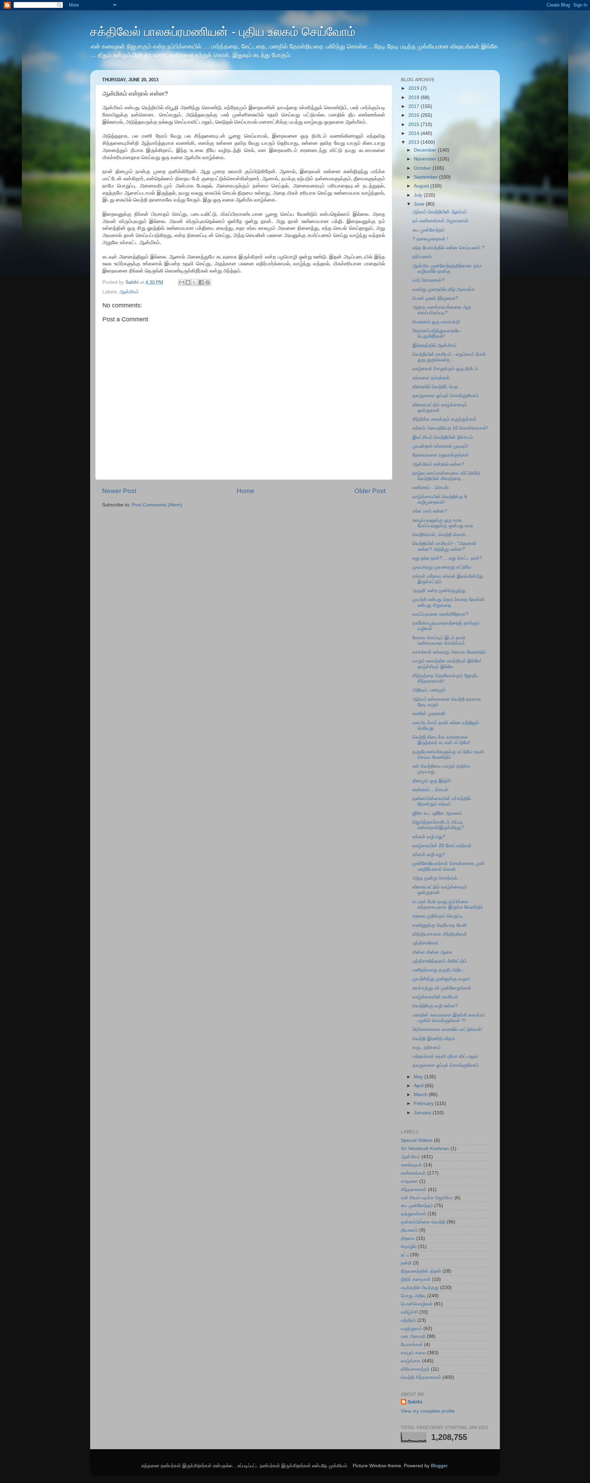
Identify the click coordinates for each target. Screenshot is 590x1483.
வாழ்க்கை (411, 1360)
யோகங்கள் (412, 1344)
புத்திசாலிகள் (425, 943)
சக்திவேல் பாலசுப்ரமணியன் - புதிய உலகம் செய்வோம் (222, 32)
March (421, 1094)
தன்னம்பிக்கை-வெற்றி (423, 1222)
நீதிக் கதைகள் (416, 1279)
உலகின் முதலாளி (428, 713)
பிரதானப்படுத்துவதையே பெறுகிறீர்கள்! (436, 333)
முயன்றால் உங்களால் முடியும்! (440, 446)
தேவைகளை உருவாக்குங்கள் (440, 455)
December (426, 150)
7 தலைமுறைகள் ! (430, 238)
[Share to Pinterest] (207, 282)
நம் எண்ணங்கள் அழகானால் (440, 220)
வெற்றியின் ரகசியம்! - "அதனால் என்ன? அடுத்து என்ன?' (444, 546)
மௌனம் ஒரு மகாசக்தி (436, 321)
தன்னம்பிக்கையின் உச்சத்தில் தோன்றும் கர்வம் (441, 801)
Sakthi (415, 1401)
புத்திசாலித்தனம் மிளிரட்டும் (439, 961)
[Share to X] (194, 282)
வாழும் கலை (413, 1352)
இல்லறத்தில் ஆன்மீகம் (434, 345)
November (426, 159)
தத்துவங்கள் (413, 1213)
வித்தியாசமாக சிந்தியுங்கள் (439, 934)
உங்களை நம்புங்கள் (431, 377)
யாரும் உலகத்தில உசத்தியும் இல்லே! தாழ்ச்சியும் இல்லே (446, 663)
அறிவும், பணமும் (429, 689)
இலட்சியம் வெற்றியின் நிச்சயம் (442, 437)
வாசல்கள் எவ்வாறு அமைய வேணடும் (449, 652)
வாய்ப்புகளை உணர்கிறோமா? (440, 614)
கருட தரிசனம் (426, 1047)
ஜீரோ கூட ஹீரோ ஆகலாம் (437, 813)
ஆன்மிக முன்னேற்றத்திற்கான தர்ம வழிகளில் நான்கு (447, 268)
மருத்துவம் (411, 1328)
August (422, 185)
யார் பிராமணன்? (428, 280)
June (420, 204)
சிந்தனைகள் (413, 1189)
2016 (414, 115)
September (426, 177)
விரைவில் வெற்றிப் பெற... (437, 386)
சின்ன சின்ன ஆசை (432, 952)
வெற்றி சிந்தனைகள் (421, 1377)
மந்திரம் (408, 1320)
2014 (414, 133)
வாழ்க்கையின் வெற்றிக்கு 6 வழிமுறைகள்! (439, 499)
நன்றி (406, 1262)
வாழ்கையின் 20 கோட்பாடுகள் (442, 845)
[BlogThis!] (188, 282)
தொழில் (409, 1246)
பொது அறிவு (413, 1295)
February (424, 1103)
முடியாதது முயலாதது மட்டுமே (441, 567)
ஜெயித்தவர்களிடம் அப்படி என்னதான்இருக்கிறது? (438, 825)
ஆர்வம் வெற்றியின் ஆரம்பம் (439, 211)
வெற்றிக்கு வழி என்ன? (435, 1005)
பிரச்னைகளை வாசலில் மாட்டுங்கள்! (447, 1029)
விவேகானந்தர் (415, 1369)
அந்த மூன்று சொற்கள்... (436, 878)
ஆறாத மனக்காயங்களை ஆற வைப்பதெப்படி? (441, 310)
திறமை (408, 1238)
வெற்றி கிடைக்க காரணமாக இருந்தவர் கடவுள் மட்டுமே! (441, 739)
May (419, 1076)
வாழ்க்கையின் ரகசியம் (435, 996)
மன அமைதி (413, 1336)
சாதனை (409, 1181)
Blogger (439, 1465)
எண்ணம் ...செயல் (430, 789)
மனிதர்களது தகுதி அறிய (437, 970)
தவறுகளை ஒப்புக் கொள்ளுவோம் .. (447, 395)
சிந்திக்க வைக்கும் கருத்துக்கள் (444, 419)
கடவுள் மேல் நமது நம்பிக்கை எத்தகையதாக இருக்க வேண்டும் (447, 904)
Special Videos (417, 1140)
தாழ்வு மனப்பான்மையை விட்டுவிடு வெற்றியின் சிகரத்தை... (446, 476)
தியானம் (409, 1230)
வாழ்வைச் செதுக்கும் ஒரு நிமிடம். (445, 368)
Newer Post (119, 490)
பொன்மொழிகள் (417, 1303)
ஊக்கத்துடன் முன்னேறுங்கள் (441, 988)
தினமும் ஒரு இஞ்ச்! (431, 780)
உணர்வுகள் (411, 1164)
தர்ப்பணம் (422, 256)
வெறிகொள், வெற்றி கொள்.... (441, 534)
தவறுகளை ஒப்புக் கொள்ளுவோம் (445, 1065)
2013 (414, 142)
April (419, 1085)
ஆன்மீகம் (129, 291)
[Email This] (181, 282)
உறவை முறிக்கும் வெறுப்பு (437, 916)
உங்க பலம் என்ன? (429, 511)
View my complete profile (428, 1411)
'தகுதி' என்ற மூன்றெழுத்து (438, 590)
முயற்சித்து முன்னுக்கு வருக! (441, 978)
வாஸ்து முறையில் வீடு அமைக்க (443, 289)
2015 (414, 124)
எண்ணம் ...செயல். (431, 487)
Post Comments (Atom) (157, 504)
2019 (414, 88)
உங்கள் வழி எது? (428, 836)
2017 (414, 106)
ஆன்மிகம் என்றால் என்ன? (438, 464)
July (419, 195)
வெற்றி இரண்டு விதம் (433, 1038)
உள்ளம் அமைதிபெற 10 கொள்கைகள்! (450, 428)
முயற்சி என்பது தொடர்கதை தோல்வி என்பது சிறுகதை (448, 602)
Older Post (369, 490)
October (423, 168)
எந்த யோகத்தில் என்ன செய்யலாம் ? (448, 247)
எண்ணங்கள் (413, 1173)
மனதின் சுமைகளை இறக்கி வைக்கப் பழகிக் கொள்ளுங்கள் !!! (449, 1017)
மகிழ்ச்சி (409, 1312)
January (423, 1112)
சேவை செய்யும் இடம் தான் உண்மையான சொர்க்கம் (439, 640)
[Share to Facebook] (201, 282)
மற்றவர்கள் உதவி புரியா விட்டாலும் (445, 1056)
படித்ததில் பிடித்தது (420, 1287)
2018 (414, 97)
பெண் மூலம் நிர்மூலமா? (435, 298)
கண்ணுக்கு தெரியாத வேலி (439, 925)
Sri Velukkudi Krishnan (425, 1148)
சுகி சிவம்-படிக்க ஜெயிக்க (427, 1197)
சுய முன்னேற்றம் (428, 230)
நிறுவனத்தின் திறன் (421, 1271)
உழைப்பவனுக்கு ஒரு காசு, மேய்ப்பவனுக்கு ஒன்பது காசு (442, 523)
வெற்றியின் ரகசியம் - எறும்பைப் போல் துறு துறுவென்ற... (449, 357)
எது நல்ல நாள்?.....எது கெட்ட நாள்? (447, 558)
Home (245, 490)
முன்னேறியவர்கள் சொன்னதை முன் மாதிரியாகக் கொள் (448, 866)
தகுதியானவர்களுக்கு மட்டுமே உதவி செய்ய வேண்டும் (448, 754)
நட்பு (405, 1254)
